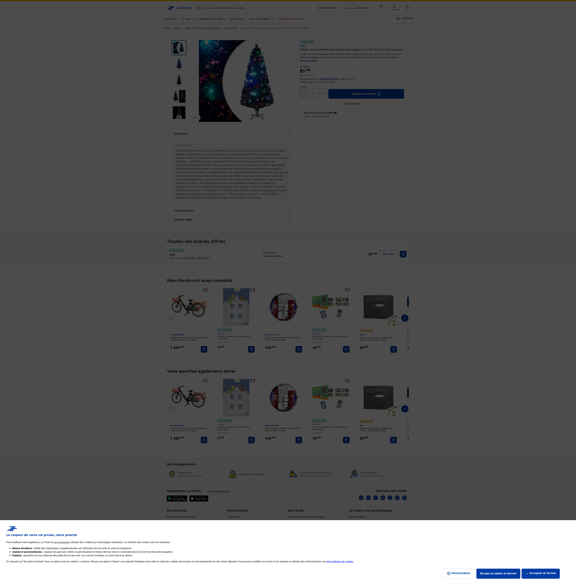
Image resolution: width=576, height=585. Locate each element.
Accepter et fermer (542, 573)
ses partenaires (62, 542)
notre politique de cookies (339, 561)
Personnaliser (460, 573)
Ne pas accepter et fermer (498, 573)
